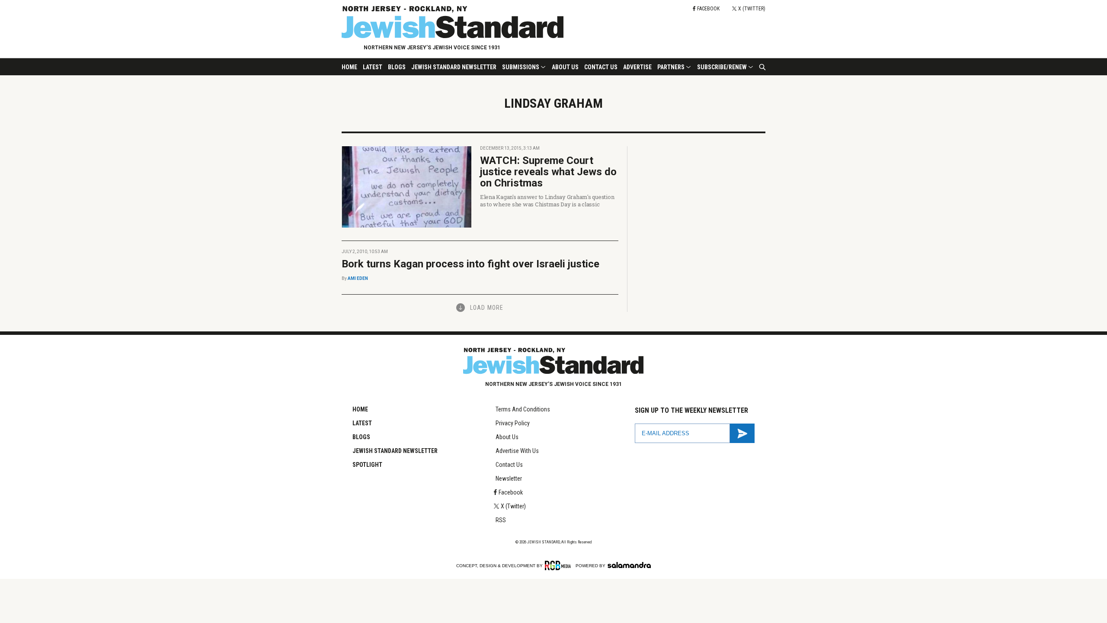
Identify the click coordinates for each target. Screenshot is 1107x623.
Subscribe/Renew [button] (722, 67)
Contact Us (600, 67)
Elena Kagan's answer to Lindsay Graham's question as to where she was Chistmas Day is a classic (547, 200)
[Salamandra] (629, 565)
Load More (486, 307)
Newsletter (509, 478)
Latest (372, 67)
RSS (501, 520)
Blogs (397, 67)
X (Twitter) (513, 506)
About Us (565, 67)
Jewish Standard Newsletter (453, 67)
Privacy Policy (513, 423)
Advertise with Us (517, 450)
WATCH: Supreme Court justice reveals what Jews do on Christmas (548, 171)
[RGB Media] (559, 565)
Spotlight (367, 464)
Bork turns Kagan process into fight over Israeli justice (470, 264)
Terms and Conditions (523, 409)
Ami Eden (358, 278)
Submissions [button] (520, 67)
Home (349, 67)
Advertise (637, 67)
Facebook (511, 492)
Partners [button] (671, 67)
